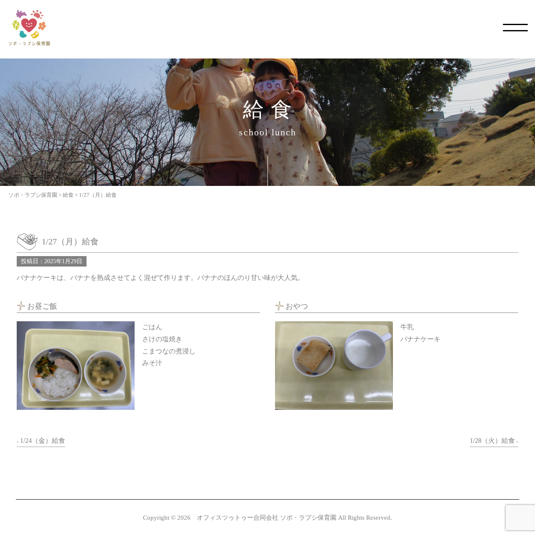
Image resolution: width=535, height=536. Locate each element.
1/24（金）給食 (42, 440)
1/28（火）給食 (492, 440)
